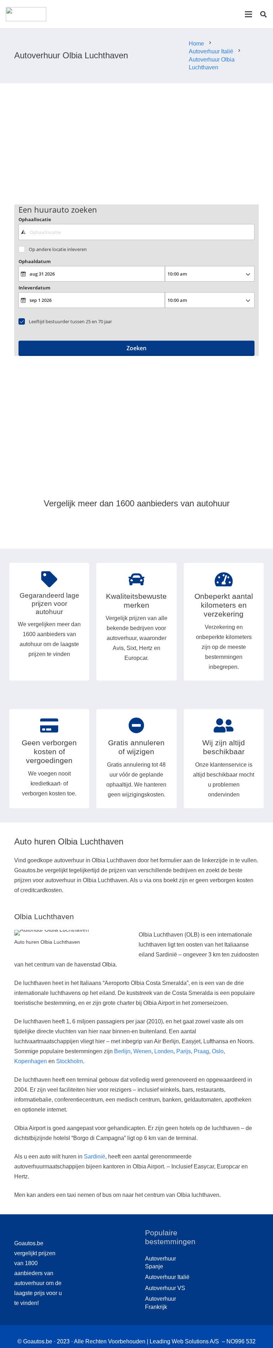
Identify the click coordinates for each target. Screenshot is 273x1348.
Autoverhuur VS (165, 1288)
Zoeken (136, 348)
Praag (201, 1051)
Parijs (183, 1051)
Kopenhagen (30, 1061)
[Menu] (248, 14)
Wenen (142, 1051)
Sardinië (94, 1156)
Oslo (218, 1051)
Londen (163, 1051)
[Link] (26, 14)
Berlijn (122, 1051)
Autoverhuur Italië (167, 1277)
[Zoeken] (263, 14)
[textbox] (136, 232)
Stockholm (69, 1061)
